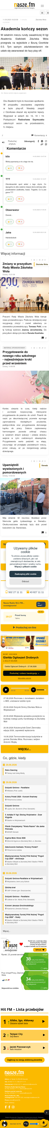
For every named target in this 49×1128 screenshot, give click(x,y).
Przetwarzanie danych (31, 1117)
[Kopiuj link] (42, 260)
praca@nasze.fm (14, 1100)
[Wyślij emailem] (39, 260)
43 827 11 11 (37, 592)
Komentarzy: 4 (40, 135)
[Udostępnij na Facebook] (31, 260)
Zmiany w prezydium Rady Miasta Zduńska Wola (18, 267)
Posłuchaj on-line (25, 627)
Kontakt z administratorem (30, 1119)
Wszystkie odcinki (24, 678)
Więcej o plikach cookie (25, 566)
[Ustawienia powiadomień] (43, 1122)
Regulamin (21, 1117)
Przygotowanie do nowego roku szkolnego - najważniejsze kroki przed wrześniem (19, 357)
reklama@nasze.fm (25, 1089)
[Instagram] (13, 1107)
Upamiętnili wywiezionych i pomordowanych (14, 468)
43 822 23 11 (17, 1084)
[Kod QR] (45, 260)
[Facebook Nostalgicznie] (9, 1107)
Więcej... (24, 749)
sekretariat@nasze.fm (30, 1084)
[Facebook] (6, 1107)
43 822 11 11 (14, 1089)
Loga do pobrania (16, 1119)
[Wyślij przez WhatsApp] (37, 260)
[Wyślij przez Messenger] (34, 260)
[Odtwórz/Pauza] (4, 1124)
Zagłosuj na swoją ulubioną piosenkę (24, 1060)
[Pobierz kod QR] (46, 144)
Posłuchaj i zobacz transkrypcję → (24, 673)
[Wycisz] (26, 1124)
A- (42, 12)
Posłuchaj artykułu (12, 142)
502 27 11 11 (15, 592)
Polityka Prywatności (11, 1117)
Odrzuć (25, 581)
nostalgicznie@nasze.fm (31, 1097)
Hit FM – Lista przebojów (22, 1009)
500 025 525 (19, 1097)
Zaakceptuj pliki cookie (25, 573)
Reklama (40, 1117)
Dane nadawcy (9, 1103)
